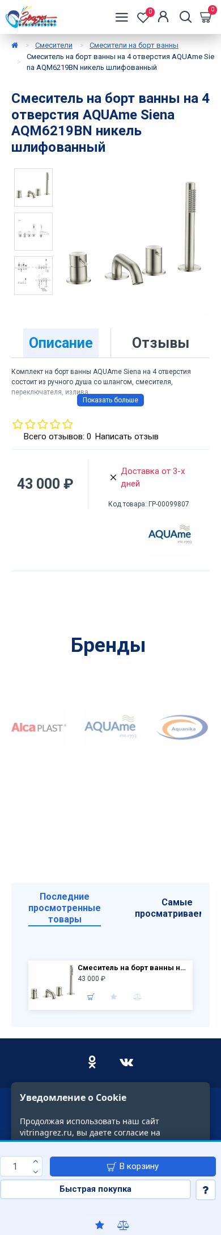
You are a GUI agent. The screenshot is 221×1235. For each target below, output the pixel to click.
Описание (61, 343)
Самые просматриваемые (177, 908)
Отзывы (160, 343)
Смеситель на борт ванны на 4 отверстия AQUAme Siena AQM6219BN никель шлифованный (134, 967)
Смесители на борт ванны (134, 45)
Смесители (54, 45)
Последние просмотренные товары (64, 908)
